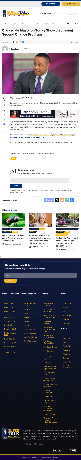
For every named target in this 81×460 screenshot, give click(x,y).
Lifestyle (60, 231)
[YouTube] (45, 13)
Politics (32, 231)
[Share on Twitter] (13, 42)
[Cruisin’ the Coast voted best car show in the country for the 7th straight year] (67, 220)
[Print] (23, 42)
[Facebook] (40, 13)
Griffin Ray (8, 244)
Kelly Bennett (63, 249)
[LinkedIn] (50, 13)
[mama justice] (44, 113)
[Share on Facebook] (10, 42)
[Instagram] (48, 13)
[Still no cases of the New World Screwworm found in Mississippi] (13, 220)
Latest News (7, 231)
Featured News (16, 229)
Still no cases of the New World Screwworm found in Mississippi (13, 238)
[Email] (16, 42)
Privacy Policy (65, 190)
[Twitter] (42, 13)
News (13, 158)
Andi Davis (15, 49)
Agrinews (6, 229)
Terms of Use (32, 190)
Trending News (61, 234)
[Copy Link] (19, 42)
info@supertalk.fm (38, 444)
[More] (26, 42)
